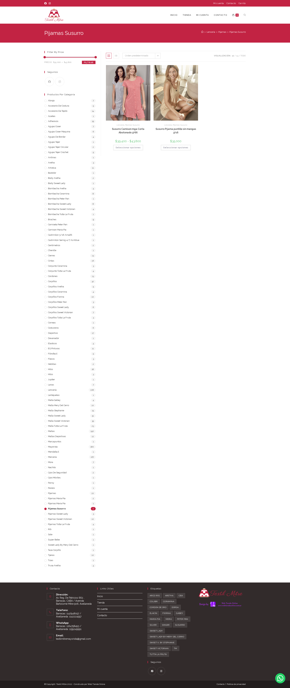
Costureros (53, 328)
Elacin (153, 613)
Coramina (168, 601)
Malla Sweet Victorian (59, 421)
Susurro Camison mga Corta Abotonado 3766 (128, 131)
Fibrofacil (52, 353)
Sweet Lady (156, 631)
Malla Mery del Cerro (58, 405)
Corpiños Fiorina (56, 297)
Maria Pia (155, 619)
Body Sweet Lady (56, 183)
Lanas (51, 384)
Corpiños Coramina (57, 291)
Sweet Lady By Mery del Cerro (63, 545)
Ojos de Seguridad (57, 472)
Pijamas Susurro (237, 32)
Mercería (52, 457)
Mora (50, 462)
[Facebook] (46, 3)
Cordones (52, 276)
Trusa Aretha (54, 565)
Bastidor (52, 173)
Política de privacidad (236, 684)
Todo (243, 56)
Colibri (154, 601)
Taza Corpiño (54, 550)
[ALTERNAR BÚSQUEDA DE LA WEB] (244, 15)
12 (233, 56)
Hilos (50, 369)
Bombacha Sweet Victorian (61, 209)
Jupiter (51, 379)
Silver (153, 625)
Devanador (53, 338)
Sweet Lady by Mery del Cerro (167, 637)
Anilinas (52, 157)
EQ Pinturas (54, 348)
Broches (52, 219)
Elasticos (52, 343)
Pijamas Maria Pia (56, 498)
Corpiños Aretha (56, 286)
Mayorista (53, 446)
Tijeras (51, 555)
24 (237, 56)
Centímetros (54, 245)
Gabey (179, 613)
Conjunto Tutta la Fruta (59, 271)
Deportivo (53, 333)
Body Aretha (54, 178)
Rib (49, 529)
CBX (181, 595)
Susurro (180, 625)
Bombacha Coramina (58, 193)
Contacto (231, 3)
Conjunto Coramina (57, 266)
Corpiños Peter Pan (57, 302)
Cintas (51, 260)
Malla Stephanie (56, 410)
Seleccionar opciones (128, 147)
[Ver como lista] (116, 56)
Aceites (51, 116)
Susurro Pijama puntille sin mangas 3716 (176, 131)
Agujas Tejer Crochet (58, 152)
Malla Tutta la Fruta (58, 426)
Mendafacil (53, 452)
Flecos (51, 359)
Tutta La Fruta (158, 654)
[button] (280, 678)
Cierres (51, 255)
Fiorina (166, 613)
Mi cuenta (218, 3)
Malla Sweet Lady (57, 415)
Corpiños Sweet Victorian (60, 312)
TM (175, 648)
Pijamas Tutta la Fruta (59, 524)
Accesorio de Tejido (57, 111)
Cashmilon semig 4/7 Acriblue (63, 240)
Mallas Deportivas (57, 436)
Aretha (51, 162)
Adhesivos (53, 121)
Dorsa (175, 607)
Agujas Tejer (54, 142)
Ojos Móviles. (54, 477)
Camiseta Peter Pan (57, 224)
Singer (166, 625)
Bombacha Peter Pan (58, 198)
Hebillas (52, 364)
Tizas (50, 560)
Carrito (242, 3)
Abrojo (51, 100)
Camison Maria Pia (57, 229)
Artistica (52, 168)
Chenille (52, 250)
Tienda (101, 602)
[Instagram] (50, 3)
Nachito (52, 467)
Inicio (100, 596)
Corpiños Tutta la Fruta (59, 317)
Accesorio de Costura (58, 105)
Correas (52, 322)
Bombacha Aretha (57, 188)
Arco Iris (155, 595)
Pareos (51, 488)
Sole (50, 534)
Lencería (120, 125)
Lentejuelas (53, 395)
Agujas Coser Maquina (59, 131)
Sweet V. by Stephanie (162, 642)
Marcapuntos (54, 441)
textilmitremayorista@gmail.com (73, 639)
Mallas (51, 431)
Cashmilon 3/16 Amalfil (60, 235)
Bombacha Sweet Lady (59, 204)
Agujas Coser (54, 126)
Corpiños (52, 281)
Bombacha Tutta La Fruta (60, 214)
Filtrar (88, 62)
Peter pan (182, 619)
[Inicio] (202, 32)
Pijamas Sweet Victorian (60, 519)
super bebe (54, 539)
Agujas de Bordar (57, 137)
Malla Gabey (54, 400)
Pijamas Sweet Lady (58, 514)
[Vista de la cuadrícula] (109, 56)
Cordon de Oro (158, 607)
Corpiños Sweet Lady (58, 307)
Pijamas (52, 493)
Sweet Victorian (159, 648)
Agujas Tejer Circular (58, 147)
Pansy (51, 483)
